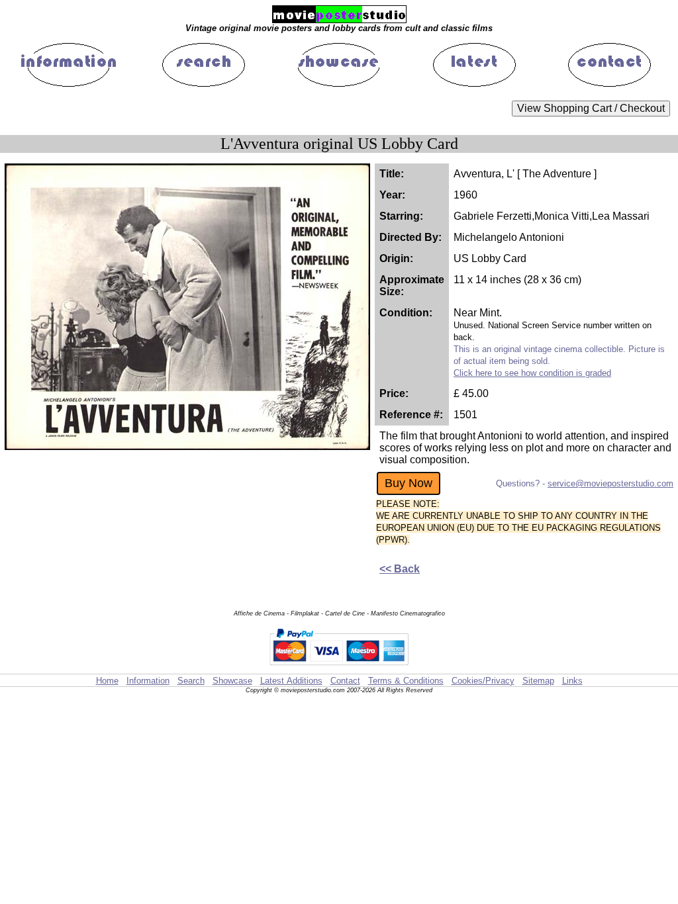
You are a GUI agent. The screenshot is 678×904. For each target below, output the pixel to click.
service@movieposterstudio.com (610, 483)
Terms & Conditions (406, 681)
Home (107, 681)
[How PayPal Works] (339, 667)
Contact (345, 681)
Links (572, 681)
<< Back (399, 568)
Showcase (232, 681)
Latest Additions (291, 681)
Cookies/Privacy (483, 681)
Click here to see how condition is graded (532, 373)
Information (148, 681)
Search (191, 681)
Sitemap (538, 681)
